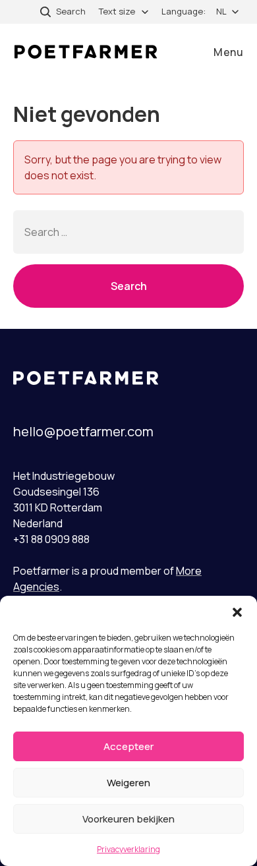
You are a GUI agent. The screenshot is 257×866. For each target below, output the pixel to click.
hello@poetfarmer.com (83, 431)
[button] (237, 612)
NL (221, 11)
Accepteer (128, 746)
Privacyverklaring (128, 849)
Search (129, 286)
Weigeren (128, 783)
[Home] (85, 52)
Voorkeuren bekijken (128, 819)
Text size (117, 11)
